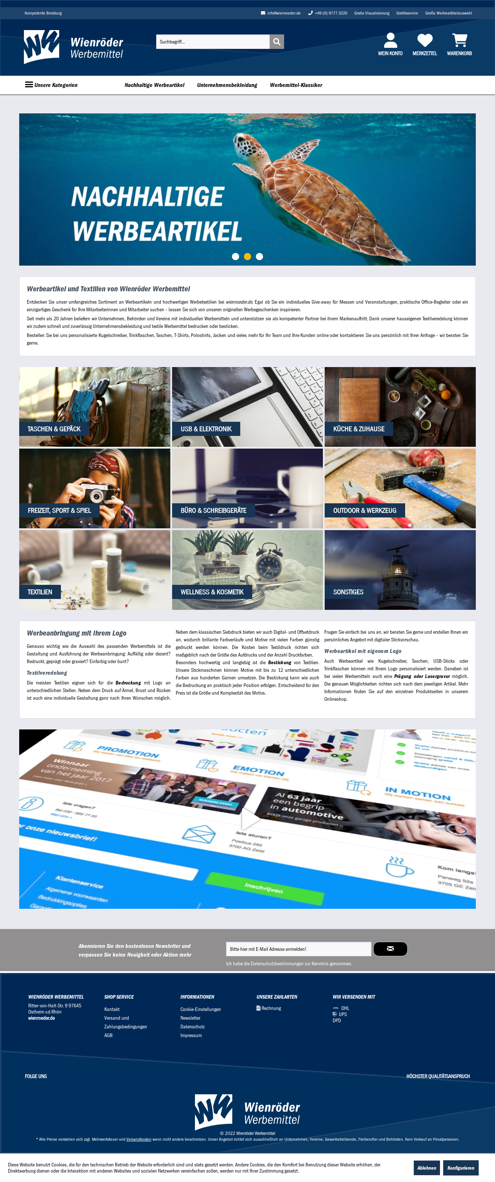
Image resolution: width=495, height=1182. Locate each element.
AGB (108, 1035)
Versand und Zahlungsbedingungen (125, 1022)
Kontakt (112, 1009)
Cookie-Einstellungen (200, 1009)
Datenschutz (192, 1027)
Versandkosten (138, 1139)
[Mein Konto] (390, 40)
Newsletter (190, 1018)
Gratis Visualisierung (371, 13)
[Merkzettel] (425, 40)
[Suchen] (277, 41)
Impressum (191, 1035)
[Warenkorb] (459, 40)
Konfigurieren (461, 1168)
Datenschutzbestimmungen (277, 964)
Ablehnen (426, 1168)
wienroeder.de (41, 1018)
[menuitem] (220, 41)
